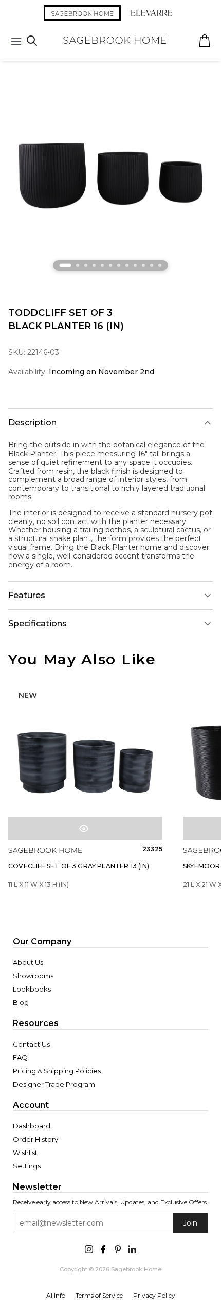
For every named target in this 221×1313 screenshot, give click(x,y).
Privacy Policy (154, 1295)
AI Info (55, 1295)
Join (190, 1223)
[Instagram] (89, 1248)
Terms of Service (99, 1295)
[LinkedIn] (132, 1248)
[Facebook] (103, 1248)
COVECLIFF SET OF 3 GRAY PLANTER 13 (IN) (78, 866)
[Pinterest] (118, 1248)
